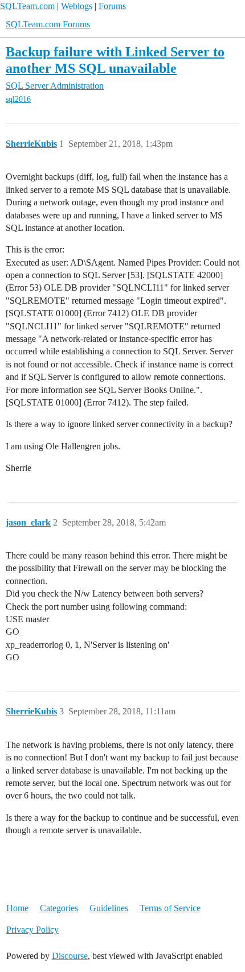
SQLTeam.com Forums (48, 24)
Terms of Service (170, 908)
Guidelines (108, 908)
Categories (59, 908)
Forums (112, 6)
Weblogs (76, 6)
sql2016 (18, 99)
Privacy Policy (32, 929)
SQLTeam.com (27, 6)
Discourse (70, 956)
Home (17, 908)
